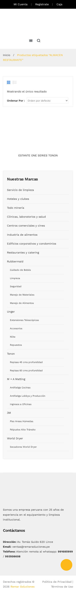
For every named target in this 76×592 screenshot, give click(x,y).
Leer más (38, 147)
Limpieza (15, 278)
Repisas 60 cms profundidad (26, 370)
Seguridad (15, 286)
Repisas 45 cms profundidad (26, 362)
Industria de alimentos (22, 234)
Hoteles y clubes (18, 198)
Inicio (6, 55)
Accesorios (16, 328)
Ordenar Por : (16, 100)
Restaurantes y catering (23, 252)
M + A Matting (16, 379)
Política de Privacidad (57, 581)
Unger (11, 311)
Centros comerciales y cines (26, 225)
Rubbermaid (15, 261)
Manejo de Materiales (22, 294)
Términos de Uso (62, 586)
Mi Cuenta (20, 4)
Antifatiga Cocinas (20, 387)
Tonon (11, 353)
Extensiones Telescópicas (24, 320)
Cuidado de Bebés (20, 270)
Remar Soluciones (22, 586)
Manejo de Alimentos (22, 303)
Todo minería (15, 207)
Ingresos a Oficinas (20, 404)
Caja (59, 4)
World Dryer (15, 438)
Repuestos (16, 345)
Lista (15, 82)
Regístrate (42, 4)
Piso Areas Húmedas (21, 421)
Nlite (12, 336)
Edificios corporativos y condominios (31, 243)
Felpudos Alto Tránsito (22, 429)
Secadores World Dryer (23, 447)
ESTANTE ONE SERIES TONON (38, 155)
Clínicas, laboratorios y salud (26, 216)
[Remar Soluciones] (38, 23)
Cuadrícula (9, 82)
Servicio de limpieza (20, 189)
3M (9, 412)
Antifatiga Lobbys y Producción (27, 396)
